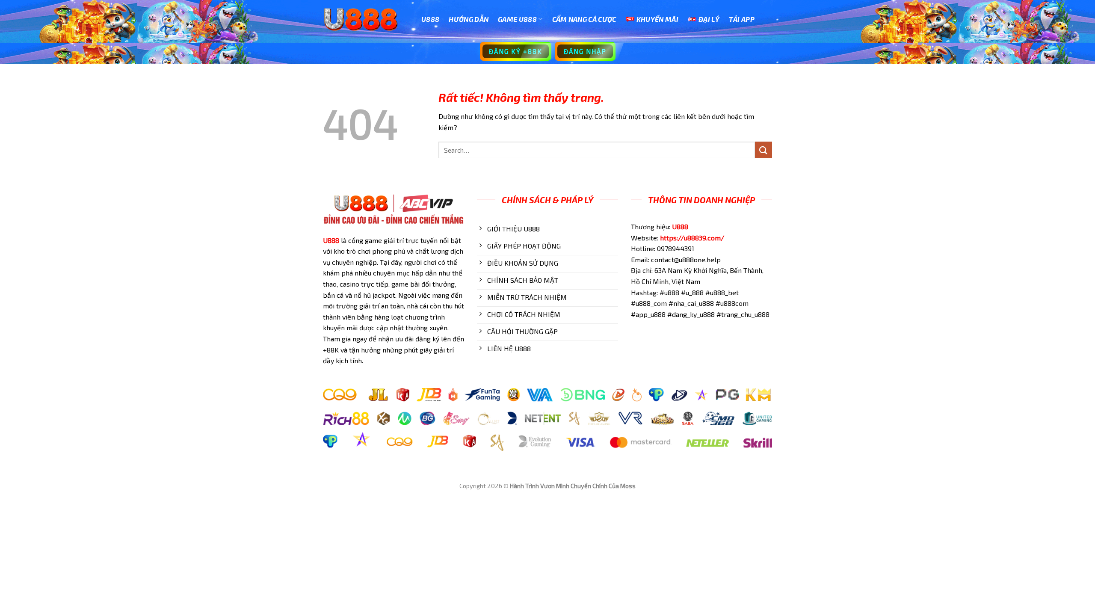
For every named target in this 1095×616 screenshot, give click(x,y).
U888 (430, 19)
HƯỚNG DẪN (468, 19)
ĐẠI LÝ (708, 19)
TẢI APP (742, 19)
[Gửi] (763, 150)
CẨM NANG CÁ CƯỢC (584, 19)
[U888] (365, 19)
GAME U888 (517, 19)
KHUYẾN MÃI (657, 19)
